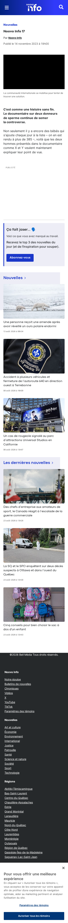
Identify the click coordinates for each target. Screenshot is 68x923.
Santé (8, 754)
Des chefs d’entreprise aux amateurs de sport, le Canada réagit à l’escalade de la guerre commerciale (32, 511)
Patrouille (10, 750)
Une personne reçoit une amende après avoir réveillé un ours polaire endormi (31, 324)
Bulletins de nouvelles (18, 684)
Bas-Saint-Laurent (16, 793)
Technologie (12, 772)
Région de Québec (16, 847)
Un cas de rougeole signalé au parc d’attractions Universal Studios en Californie (28, 440)
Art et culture (13, 727)
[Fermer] (63, 868)
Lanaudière (11, 816)
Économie (10, 731)
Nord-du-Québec (15, 825)
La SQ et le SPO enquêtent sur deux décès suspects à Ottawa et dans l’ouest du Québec (33, 570)
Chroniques (12, 688)
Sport (8, 768)
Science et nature (15, 759)
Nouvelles (10, 25)
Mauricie (10, 820)
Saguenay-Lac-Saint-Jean (21, 856)
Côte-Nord (11, 829)
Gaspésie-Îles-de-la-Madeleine (23, 852)
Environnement (14, 736)
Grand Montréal (14, 811)
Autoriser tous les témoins (34, 915)
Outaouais (11, 843)
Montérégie (12, 838)
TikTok (9, 706)
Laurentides (12, 834)
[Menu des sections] (7, 7)
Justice (9, 745)
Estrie (8, 807)
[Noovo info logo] (34, 7)
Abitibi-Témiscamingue (18, 788)
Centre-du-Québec (16, 797)
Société (9, 763)
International (12, 740)
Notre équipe (13, 679)
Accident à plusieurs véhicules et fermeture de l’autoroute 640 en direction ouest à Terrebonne (32, 381)
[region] (34, 893)
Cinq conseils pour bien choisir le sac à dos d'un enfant (31, 627)
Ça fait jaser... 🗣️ (21, 229)
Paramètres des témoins (19, 711)
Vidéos (9, 693)
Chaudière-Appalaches (19, 802)
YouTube (10, 702)
